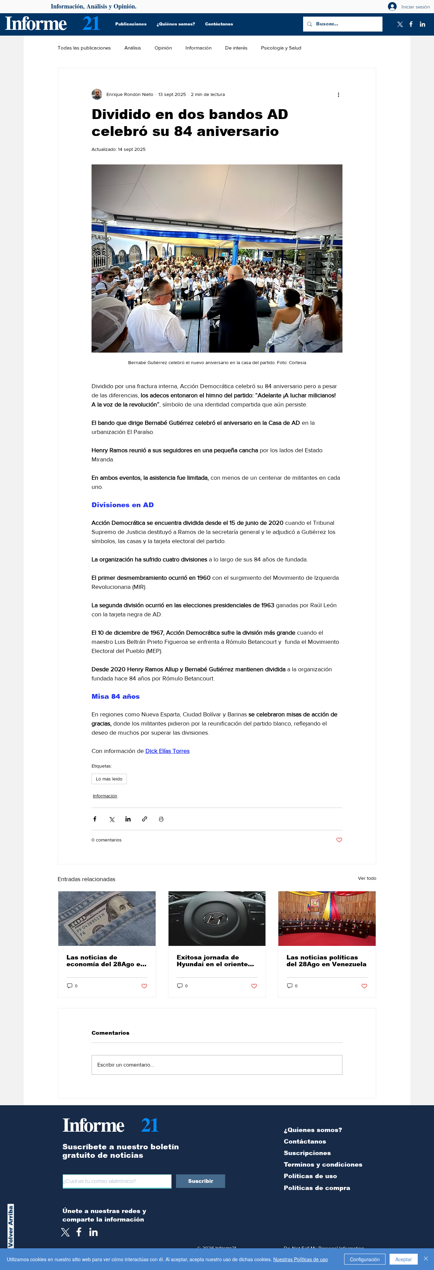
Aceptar (403, 1259)
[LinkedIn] (422, 24)
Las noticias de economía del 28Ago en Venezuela (105, 961)
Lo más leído (109, 778)
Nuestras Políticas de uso (300, 1259)
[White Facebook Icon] (79, 1232)
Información (198, 48)
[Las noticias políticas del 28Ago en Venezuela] (327, 918)
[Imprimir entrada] (161, 819)
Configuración (365, 1259)
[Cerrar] (426, 1259)
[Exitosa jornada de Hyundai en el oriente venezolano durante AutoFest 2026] (217, 918)
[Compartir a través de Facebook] (95, 819)
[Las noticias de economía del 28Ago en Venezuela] (107, 918)
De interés (236, 48)
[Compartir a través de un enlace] (144, 819)
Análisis (132, 48)
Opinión (163, 48)
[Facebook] (411, 24)
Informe (35, 22)
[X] (399, 24)
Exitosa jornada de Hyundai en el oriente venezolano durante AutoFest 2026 (212, 961)
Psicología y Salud (281, 48)
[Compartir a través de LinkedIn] (128, 819)
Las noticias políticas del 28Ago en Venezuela (327, 961)
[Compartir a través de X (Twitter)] (111, 819)
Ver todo (367, 878)
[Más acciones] (338, 94)
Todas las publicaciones (84, 48)
